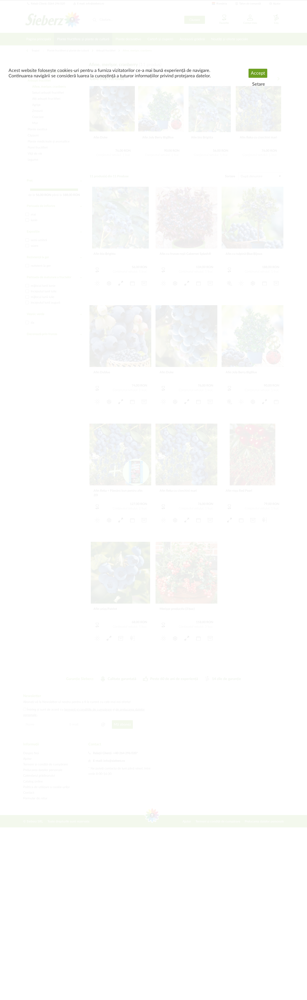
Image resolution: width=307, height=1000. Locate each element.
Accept (258, 73)
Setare (258, 84)
